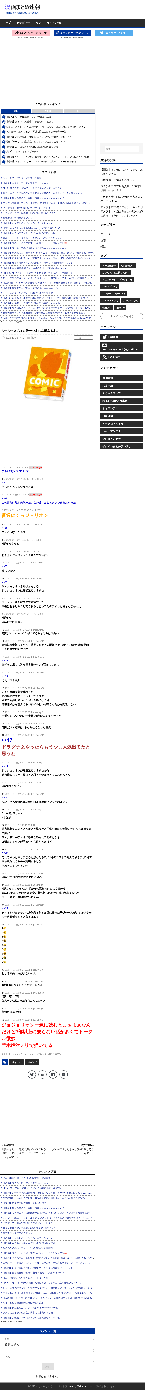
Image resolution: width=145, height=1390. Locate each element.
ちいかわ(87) (127, 265)
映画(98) (106, 307)
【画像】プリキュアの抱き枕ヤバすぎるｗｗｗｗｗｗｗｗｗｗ (34, 248)
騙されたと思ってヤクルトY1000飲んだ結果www (28, 1247)
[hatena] (42, 1074)
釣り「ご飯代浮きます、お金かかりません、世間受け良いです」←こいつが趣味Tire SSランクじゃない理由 (58, 278)
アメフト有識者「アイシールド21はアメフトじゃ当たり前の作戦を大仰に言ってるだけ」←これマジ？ (55, 203)
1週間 (48, 111)
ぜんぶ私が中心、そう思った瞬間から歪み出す (27, 1177)
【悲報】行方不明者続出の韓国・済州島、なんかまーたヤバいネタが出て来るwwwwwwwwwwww (53, 1192)
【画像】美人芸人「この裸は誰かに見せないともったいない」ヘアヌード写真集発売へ (47, 1212)
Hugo (71, 1386)
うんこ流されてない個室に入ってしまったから (27, 1277)
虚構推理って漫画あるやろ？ (17, 218)
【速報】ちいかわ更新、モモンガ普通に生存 (28, 116)
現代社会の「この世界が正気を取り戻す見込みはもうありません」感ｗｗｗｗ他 (44, 193)
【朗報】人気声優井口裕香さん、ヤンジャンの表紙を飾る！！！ (39, 136)
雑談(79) (120, 307)
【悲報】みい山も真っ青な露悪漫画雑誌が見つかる (32, 146)
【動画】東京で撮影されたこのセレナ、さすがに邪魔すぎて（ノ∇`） (38, 263)
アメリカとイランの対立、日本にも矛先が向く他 (28, 292)
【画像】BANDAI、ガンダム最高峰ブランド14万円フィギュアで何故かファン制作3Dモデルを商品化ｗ (58, 156)
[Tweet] (32, 1074)
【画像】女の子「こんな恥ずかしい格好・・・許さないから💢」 (36, 243)
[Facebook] (53, 1074)
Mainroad (82, 1386)
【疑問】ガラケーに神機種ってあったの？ (24, 1202)
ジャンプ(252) (109, 286)
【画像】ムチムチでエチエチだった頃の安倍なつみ (29, 233)
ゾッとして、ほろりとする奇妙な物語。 (23, 178)
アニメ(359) (108, 279)
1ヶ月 (80, 111)
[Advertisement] (72, 70)
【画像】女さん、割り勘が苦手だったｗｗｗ (25, 183)
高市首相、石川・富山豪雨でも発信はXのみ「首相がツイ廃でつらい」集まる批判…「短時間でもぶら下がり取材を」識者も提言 (68, 1292)
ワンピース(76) (130, 300)
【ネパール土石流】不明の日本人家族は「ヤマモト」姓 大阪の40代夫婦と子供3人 (46, 298)
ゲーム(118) (125, 279)
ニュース (105, 234)
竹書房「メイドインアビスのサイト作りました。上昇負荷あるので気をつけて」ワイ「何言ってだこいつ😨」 (61, 126)
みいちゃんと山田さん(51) (115, 272)
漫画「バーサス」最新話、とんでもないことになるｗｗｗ (35, 141)
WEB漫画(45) (109, 265)
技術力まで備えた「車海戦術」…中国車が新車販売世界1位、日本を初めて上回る (44, 312)
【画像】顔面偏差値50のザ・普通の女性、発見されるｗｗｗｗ (35, 268)
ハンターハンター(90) (113, 293)
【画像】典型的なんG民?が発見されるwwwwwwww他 (30, 288)
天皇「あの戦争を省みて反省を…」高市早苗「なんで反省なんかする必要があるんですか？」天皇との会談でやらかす (63, 317)
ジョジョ (16, 1062)
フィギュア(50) (110, 300)
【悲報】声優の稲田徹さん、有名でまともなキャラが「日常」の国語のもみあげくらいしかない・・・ (55, 258)
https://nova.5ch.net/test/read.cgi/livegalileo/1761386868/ (35, 1054)
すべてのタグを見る (122, 316)
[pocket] (63, 1074)
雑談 (33, 337)
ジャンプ (32, 1062)
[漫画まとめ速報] (23, 9)
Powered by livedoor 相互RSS (11, 322)
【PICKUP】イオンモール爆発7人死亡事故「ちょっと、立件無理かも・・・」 (42, 272)
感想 (103, 240)
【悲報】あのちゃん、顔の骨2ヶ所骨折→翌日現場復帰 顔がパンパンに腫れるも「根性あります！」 (54, 253)
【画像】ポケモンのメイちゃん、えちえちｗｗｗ (28, 223)
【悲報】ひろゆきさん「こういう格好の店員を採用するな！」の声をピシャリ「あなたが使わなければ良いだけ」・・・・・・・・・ (71, 308)
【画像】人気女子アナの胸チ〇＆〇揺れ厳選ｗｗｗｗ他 (31, 302)
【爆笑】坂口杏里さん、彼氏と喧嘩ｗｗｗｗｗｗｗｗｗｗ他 (33, 198)
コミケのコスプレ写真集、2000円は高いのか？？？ (29, 213)
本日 (16, 111)
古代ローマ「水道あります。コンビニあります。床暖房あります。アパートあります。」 (48, 1262)
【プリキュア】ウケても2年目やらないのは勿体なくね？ (32, 228)
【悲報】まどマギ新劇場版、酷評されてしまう (30, 121)
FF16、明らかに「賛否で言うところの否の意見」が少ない (32, 188)
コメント (83, 337)
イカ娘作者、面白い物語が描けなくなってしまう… (29, 208)
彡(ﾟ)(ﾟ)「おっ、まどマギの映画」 (23, 151)
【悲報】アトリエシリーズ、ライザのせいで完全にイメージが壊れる (41, 161)
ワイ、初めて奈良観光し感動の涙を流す (23, 1302)
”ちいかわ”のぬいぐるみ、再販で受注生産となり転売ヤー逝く (37, 131)
